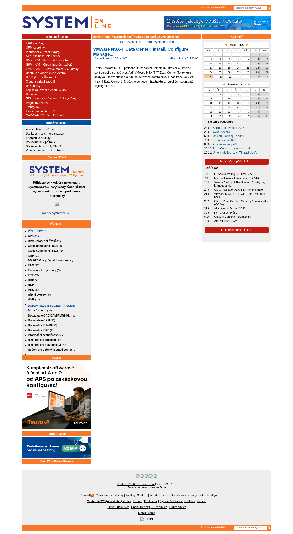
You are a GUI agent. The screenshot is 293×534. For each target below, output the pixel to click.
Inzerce (57, 357)
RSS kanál (83, 495)
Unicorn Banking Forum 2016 (231, 136)
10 (229, 98)
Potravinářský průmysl (41, 142)
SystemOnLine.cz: (171, 501)
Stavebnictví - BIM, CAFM (43, 146)
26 (229, 72)
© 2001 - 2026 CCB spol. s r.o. (136, 484)
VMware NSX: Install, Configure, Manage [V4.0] (239, 195)
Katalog (130, 495)
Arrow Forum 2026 (224, 140)
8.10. (207, 144)
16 (220, 103)
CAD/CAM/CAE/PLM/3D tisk (45, 115)
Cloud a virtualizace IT (41, 81)
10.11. (208, 152)
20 (238, 67)
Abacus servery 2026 (226, 144)
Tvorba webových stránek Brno (147, 487)
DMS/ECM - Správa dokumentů (47, 60)
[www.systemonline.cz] (66, 22)
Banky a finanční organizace (45, 133)
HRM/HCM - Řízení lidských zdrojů (49, 64)
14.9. (207, 182)
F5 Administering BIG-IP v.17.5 (233, 174)
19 (229, 67)
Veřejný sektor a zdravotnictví (45, 150)
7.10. (207, 140)
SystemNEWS (57, 157)
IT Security (33, 86)
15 (211, 103)
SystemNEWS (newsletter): (105, 501)
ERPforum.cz (159, 507)
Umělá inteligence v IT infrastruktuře (235, 152)
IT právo (31, 94)
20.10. (208, 148)
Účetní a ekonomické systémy (46, 73)
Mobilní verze (146, 513)
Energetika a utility (38, 138)
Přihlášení (150, 501)
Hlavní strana (101, 37)
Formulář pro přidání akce (236, 161)
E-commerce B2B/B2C (41, 111)
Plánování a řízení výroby (43, 52)
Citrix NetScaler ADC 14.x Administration (239, 189)
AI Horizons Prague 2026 (228, 127)
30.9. (207, 212)
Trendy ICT (33, 107)
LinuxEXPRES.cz (118, 507)
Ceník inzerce (104, 495)
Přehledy (56, 223)
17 (211, 67)
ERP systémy (35, 43)
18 (220, 67)
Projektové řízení (37, 103)
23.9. (207, 127)
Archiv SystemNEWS (56, 213)
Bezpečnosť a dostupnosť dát (231, 148)
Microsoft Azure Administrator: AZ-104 (237, 178)
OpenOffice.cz (140, 507)
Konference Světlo (225, 212)
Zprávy (119, 495)
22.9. (207, 201)
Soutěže (142, 495)
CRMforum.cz (177, 507)
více (113, 85)
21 (248, 67)
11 (238, 98)
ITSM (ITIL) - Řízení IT (41, 77)
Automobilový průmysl (40, 129)
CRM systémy (35, 47)
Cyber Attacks (221, 132)
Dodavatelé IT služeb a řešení (51, 305)
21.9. (207, 193)
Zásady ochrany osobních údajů (197, 495)
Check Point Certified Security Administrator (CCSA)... (241, 203)
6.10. (207, 136)
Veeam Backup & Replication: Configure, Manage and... (239, 184)
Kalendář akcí (123, 37)
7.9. (206, 178)
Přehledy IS (37, 231)
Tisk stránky (167, 495)
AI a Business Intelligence (43, 56)
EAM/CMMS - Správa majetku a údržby (52, 69)
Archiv (127, 501)
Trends (153, 495)
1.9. (206, 174)
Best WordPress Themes (56, 461)
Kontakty (189, 501)
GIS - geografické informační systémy (51, 98)
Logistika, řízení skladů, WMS (46, 90)
